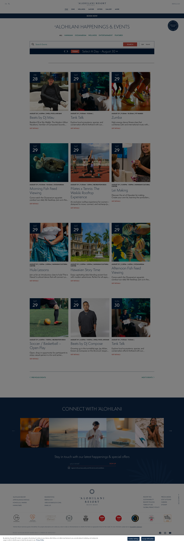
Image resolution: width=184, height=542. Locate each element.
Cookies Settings (133, 539)
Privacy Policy (40, 540)
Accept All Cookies (148, 539)
